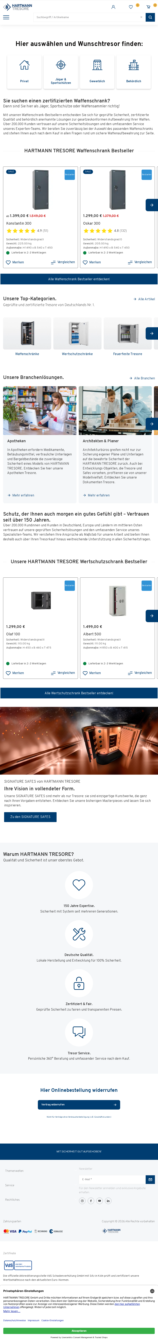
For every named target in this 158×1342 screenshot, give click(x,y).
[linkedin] (108, 1201)
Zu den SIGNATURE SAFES (30, 817)
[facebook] (91, 1201)
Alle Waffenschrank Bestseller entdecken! (79, 279)
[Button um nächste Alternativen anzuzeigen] (152, 205)
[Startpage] (41, 7)
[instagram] (82, 1201)
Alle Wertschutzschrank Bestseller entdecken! (79, 693)
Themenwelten (14, 1171)
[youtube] (99, 1201)
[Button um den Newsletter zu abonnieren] (150, 1179)
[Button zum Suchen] (150, 17)
